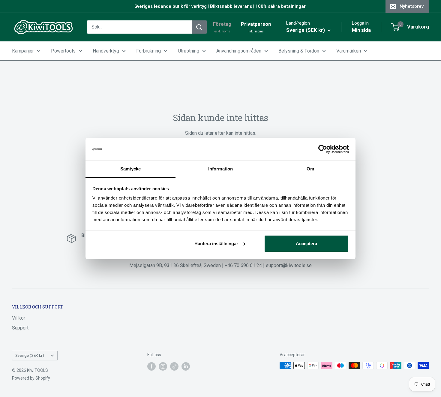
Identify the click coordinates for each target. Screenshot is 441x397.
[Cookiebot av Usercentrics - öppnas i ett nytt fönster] (322, 149)
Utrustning (188, 51)
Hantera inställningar (216, 243)
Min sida (361, 30)
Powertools (63, 51)
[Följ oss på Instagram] (163, 366)
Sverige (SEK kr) (29, 355)
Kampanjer (23, 51)
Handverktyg (106, 51)
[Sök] (199, 27)
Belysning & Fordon (298, 51)
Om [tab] (310, 168)
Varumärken (348, 51)
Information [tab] (220, 168)
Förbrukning (148, 51)
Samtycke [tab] (130, 168)
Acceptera (306, 243)
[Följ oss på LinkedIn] (186, 366)
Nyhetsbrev (412, 6)
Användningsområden (238, 51)
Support (20, 328)
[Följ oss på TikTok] (174, 366)
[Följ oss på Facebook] (151, 366)
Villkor (18, 318)
